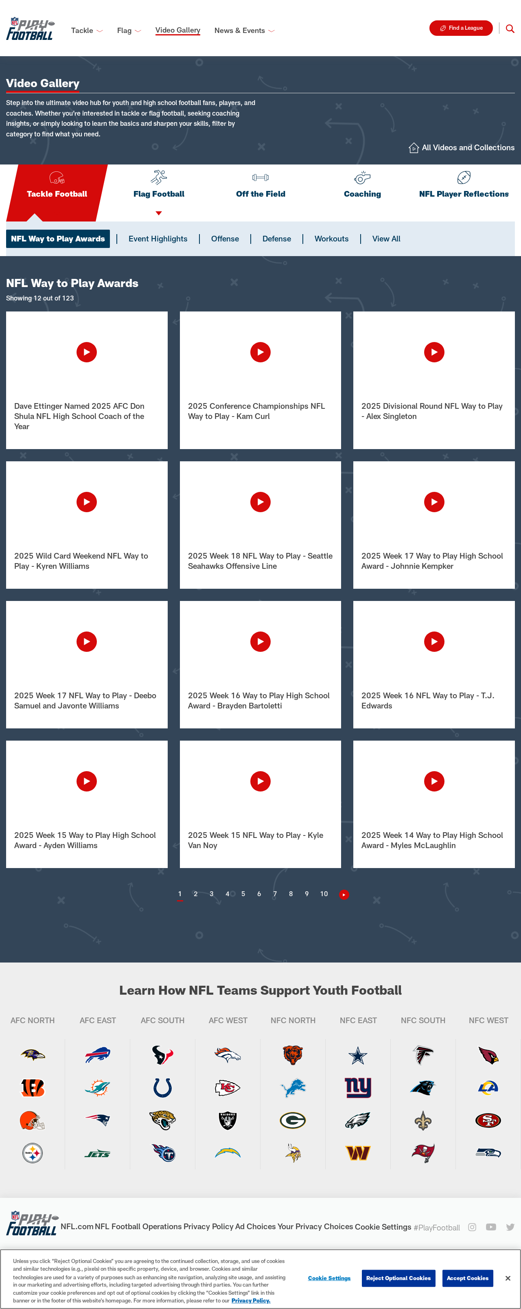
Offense (225, 238)
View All (386, 238)
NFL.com (77, 1226)
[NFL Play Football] (30, 28)
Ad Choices (255, 1226)
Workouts (332, 238)
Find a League (466, 27)
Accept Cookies (468, 1278)
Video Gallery (177, 29)
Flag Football (159, 193)
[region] (260, 1279)
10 (324, 893)
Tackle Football (57, 193)
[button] (510, 28)
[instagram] (472, 1227)
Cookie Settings (383, 1226)
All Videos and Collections (468, 147)
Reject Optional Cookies (398, 1278)
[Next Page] (341, 895)
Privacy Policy (209, 1226)
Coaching (362, 193)
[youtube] (491, 1227)
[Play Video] (87, 352)
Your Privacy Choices (315, 1226)
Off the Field (260, 193)
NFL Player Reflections (464, 193)
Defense (277, 238)
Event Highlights (158, 238)
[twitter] (510, 1227)
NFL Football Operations (138, 1226)
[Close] (508, 1278)
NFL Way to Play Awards (58, 238)
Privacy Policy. (251, 1300)
